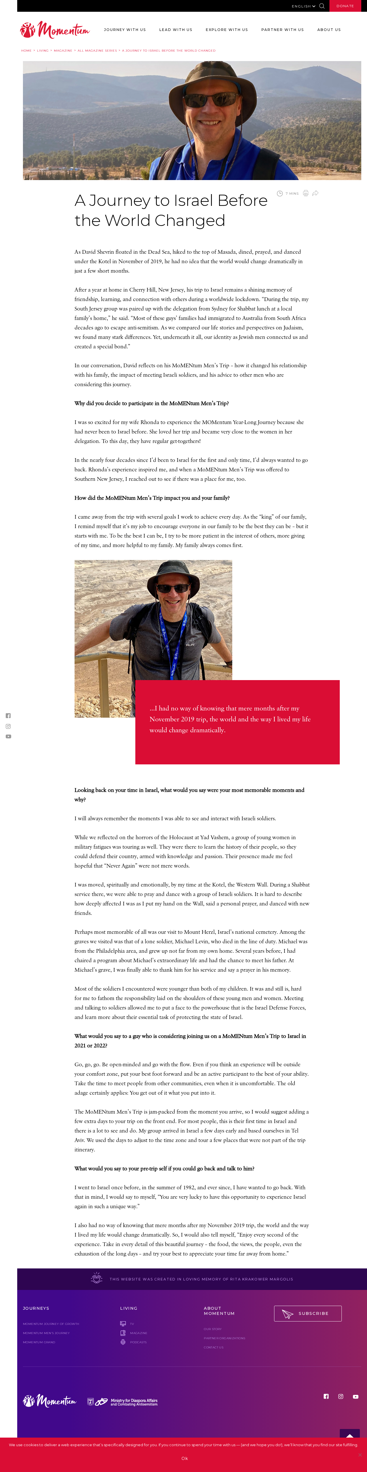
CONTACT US (213, 1347)
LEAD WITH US (175, 30)
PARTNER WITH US (282, 30)
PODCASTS (138, 1342)
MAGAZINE (138, 1333)
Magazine (63, 50)
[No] (360, 1455)
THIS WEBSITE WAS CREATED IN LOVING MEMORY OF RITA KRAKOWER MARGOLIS (200, 1279)
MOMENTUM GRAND (39, 1342)
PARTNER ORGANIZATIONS (224, 1338)
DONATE (345, 6)
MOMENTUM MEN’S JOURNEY (46, 1333)
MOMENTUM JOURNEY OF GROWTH (51, 1324)
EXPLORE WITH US (227, 30)
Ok (184, 1458)
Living (43, 50)
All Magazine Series (97, 50)
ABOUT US (329, 30)
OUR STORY (213, 1329)
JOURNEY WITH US (125, 30)
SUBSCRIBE (314, 1313)
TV (132, 1324)
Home (26, 50)
